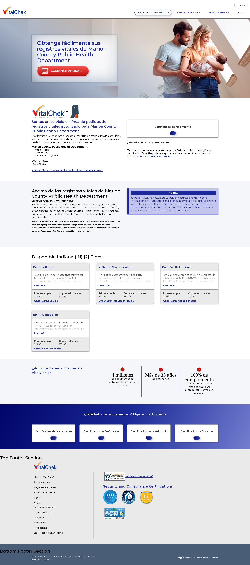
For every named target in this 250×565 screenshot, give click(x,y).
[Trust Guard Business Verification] (114, 513)
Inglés (36, 497)
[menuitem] (241, 5)
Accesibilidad (39, 522)
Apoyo (240, 12)
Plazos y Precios (219, 12)
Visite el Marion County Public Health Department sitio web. (67, 170)
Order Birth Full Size (46, 301)
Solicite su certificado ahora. (154, 156)
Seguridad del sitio (42, 512)
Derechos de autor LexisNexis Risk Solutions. (52, 556)
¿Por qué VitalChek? (43, 477)
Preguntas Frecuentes (44, 487)
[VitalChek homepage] (45, 466)
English (243, 5)
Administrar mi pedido (44, 492)
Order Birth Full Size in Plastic (116, 301)
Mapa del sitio (40, 527)
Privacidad (38, 517)
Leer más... (40, 285)
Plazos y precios (41, 482)
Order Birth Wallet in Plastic (179, 301)
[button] (63, 71)
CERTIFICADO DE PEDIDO (150, 12)
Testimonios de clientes (45, 507)
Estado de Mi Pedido (189, 12)
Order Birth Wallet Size (48, 348)
